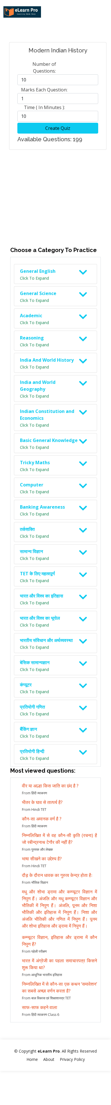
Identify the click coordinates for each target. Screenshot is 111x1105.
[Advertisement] (55, 190)
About (48, 1059)
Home (32, 1059)
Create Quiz (57, 128)
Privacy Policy (72, 1059)
